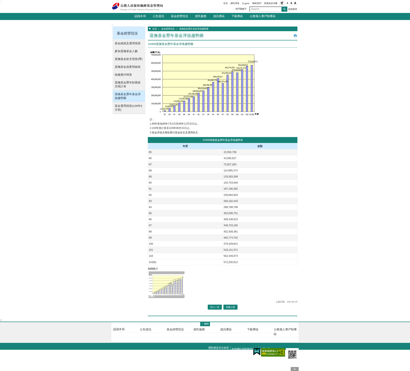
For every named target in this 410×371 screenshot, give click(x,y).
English (246, 3)
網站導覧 (234, 3)
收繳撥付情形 (123, 74)
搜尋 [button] (284, 9)
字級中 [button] (291, 3)
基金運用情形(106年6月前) (128, 107)
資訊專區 (219, 16)
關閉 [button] (206, 324)
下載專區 (237, 16)
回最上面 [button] (230, 307)
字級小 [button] (287, 3)
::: (1, 1)
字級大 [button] (295, 3)
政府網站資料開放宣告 (244, 349)
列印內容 (295, 36)
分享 (281, 3)
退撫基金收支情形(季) (129, 59)
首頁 (225, 3)
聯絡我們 (256, 3)
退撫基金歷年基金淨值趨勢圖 (128, 96)
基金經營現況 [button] (127, 33)
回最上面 (295, 369)
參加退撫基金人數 (126, 51)
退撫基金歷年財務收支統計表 (128, 84)
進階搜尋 (292, 9)
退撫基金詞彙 (270, 3)
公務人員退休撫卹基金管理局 (139, 6)
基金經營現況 (179, 16)
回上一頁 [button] (214, 307)
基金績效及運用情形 (128, 43)
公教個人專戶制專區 (263, 16)
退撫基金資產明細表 (128, 66)
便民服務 (200, 16)
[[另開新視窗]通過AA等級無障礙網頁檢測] (273, 352)
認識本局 (140, 16)
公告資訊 (158, 16)
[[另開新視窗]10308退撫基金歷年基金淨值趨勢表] (166, 284)
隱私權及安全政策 (218, 347)
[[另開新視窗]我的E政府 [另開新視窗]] (256, 351)
